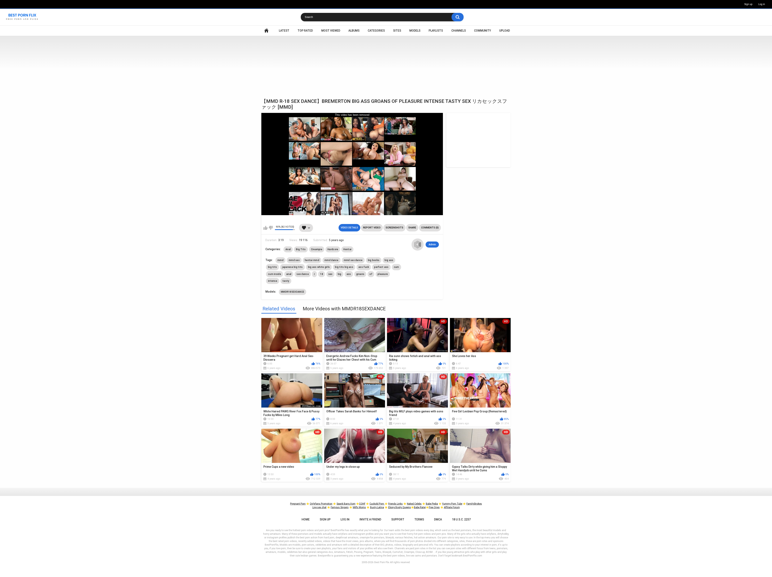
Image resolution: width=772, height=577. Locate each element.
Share (412, 227)
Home (266, 31)
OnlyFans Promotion (321, 503)
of (371, 274)
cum (396, 267)
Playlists (436, 30)
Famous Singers (340, 507)
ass (349, 274)
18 (321, 274)
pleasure (383, 274)
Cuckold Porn (377, 503)
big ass (389, 260)
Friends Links (395, 503)
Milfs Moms (359, 507)
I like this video (265, 228)
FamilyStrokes (474, 503)
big (339, 274)
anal (288, 274)
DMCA (438, 519)
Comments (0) (430, 227)
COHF (362, 503)
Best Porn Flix (381, 562)
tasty (285, 281)
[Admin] (418, 244)
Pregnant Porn (298, 503)
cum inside (274, 274)
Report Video (372, 227)
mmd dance (331, 260)
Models (414, 30)
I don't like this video (271, 228)
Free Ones (434, 507)
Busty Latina (377, 507)
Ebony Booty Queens (399, 507)
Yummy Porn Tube (452, 503)
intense (272, 281)
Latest (284, 30)
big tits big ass (344, 267)
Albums (353, 30)
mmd (280, 260)
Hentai (347, 249)
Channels (458, 30)
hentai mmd (312, 260)
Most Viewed (330, 30)
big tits (272, 267)
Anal (288, 249)
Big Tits (301, 249)
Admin (432, 244)
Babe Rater (420, 507)
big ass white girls (319, 267)
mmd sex (294, 260)
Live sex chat (319, 507)
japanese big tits (292, 267)
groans (360, 274)
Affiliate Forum (452, 507)
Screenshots (394, 227)
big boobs (374, 260)
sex (330, 274)
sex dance (303, 274)
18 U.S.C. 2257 (461, 519)
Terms (419, 519)
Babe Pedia (432, 503)
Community (482, 30)
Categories (376, 30)
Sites (397, 30)
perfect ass (381, 267)
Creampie (316, 249)
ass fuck (363, 267)
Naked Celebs (414, 503)
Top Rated (305, 30)
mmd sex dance (353, 260)
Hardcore (332, 249)
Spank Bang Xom (346, 503)
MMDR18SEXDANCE (292, 291)
